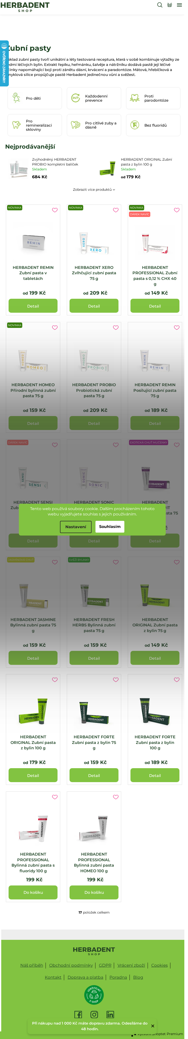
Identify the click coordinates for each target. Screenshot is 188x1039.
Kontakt (53, 977)
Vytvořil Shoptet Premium (160, 1034)
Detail (33, 306)
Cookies (159, 965)
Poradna (118, 977)
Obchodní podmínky (71, 965)
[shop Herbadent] (94, 951)
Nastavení (75, 527)
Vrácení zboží (131, 965)
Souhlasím (110, 526)
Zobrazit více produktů (92, 189)
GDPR (105, 965)
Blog (138, 977)
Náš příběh (31, 965)
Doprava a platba (85, 977)
